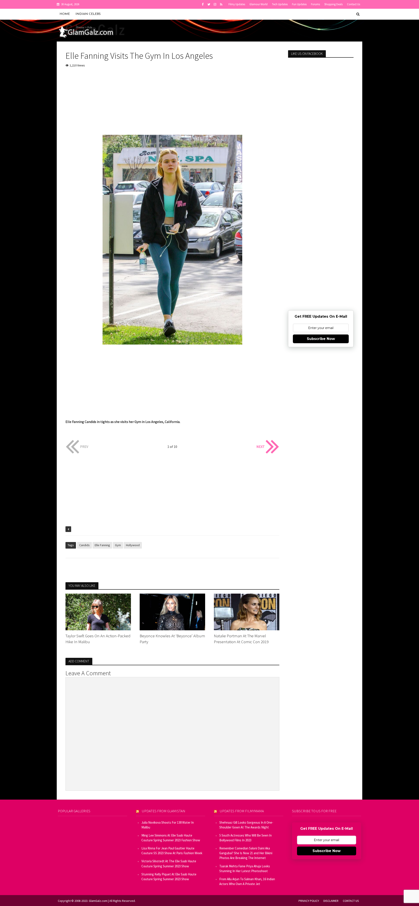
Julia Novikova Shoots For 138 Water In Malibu (167, 824)
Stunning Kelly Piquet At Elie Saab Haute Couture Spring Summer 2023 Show (168, 876)
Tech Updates (280, 4)
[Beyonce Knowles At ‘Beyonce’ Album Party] (172, 611)
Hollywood (133, 545)
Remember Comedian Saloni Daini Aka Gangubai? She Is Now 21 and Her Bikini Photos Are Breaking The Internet (245, 853)
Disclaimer (330, 901)
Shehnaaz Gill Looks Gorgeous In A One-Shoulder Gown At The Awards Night (246, 824)
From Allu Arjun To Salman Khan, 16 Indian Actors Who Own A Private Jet (247, 881)
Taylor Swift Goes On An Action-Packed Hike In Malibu (98, 638)
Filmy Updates (236, 4)
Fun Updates (299, 4)
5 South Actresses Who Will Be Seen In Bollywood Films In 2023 (245, 837)
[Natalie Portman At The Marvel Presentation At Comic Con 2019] (246, 611)
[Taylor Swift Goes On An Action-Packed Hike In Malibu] (98, 611)
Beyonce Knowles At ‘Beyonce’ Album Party (172, 638)
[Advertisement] (172, 104)
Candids (84, 545)
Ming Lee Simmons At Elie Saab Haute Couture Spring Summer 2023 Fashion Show (170, 837)
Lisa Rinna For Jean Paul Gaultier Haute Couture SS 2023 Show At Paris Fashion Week (171, 850)
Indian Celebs (88, 14)
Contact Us (353, 4)
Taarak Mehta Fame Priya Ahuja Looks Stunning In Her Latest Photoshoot (244, 868)
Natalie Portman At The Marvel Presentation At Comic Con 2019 (241, 638)
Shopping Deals (333, 4)
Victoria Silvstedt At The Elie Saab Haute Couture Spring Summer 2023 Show (168, 863)
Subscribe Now (321, 339)
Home (65, 14)
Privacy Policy (309, 901)
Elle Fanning (102, 545)
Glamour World (258, 4)
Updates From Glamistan (163, 811)
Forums (315, 4)
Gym (118, 545)
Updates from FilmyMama (242, 811)
